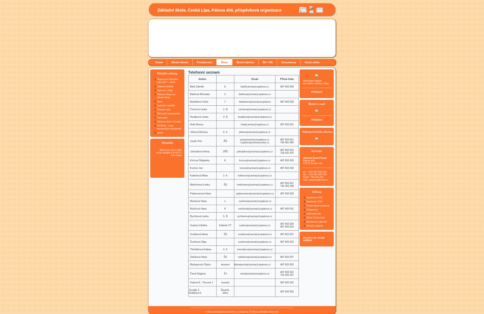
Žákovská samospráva (168, 113)
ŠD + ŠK (268, 62)
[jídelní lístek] (311, 12)
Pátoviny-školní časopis (169, 121)
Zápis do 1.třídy (165, 90)
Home (159, 62)
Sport (159, 101)
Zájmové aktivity (165, 86)
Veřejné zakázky (314, 225)
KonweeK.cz (231, 312)
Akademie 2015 (314, 197)
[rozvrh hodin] (319, 12)
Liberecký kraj (313, 213)
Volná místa (312, 62)
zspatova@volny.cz (318, 179)
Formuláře (162, 117)
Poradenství (204, 62)
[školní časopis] (303, 12)
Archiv (160, 133)
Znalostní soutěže (166, 105)
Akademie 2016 (314, 201)
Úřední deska (179, 62)
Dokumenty (288, 62)
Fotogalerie (312, 209)
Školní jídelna (245, 62)
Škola (224, 62)
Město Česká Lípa (315, 217)
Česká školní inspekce (317, 205)
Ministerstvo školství (316, 222)
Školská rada (163, 109)
